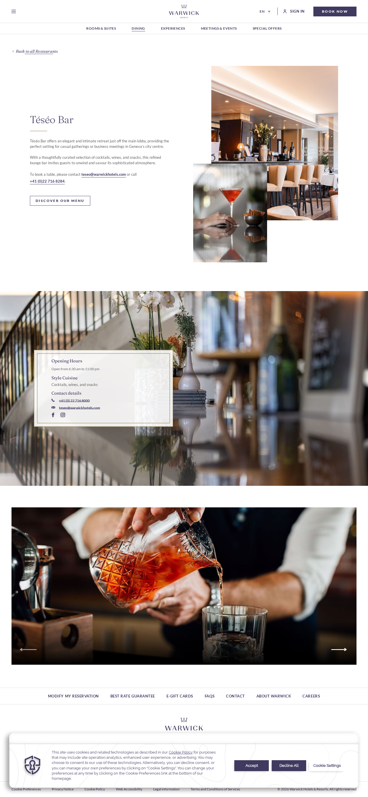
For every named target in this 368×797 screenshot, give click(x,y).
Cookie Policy (95, 789)
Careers (311, 696)
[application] (184, 760)
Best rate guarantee (132, 696)
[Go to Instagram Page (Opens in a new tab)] (63, 415)
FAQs (209, 696)
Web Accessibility (129, 789)
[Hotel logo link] (184, 726)
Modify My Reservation (73, 696)
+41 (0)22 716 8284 (47, 181)
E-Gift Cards (179, 696)
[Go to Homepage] (184, 11)
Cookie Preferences (26, 789)
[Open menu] (15, 11)
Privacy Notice (63, 789)
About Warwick (273, 696)
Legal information (166, 789)
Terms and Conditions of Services (215, 789)
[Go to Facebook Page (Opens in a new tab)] (53, 415)
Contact (235, 696)
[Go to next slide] (339, 649)
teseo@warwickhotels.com (103, 174)
